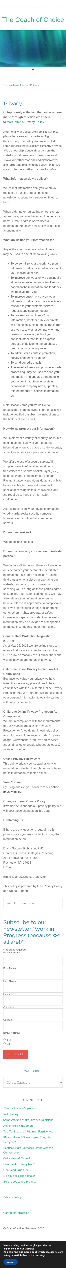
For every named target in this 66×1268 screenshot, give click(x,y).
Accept (10, 1262)
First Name (9, 968)
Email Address (12, 952)
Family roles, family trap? (19, 1164)
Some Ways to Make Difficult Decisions (28, 1119)
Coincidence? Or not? (16, 1158)
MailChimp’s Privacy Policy (25, 122)
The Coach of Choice (33, 19)
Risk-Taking (10, 1114)
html (8, 1039)
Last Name (9, 981)
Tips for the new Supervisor (20, 1108)
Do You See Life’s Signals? (19, 1175)
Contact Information (16, 1212)
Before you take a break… (19, 1181)
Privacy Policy (12, 1197)
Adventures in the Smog (18, 1125)
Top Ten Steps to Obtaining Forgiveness (28, 1131)
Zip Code (8, 1006)
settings (40, 1255)
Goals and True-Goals (17, 1169)
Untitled (7, 994)
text (8, 1043)
